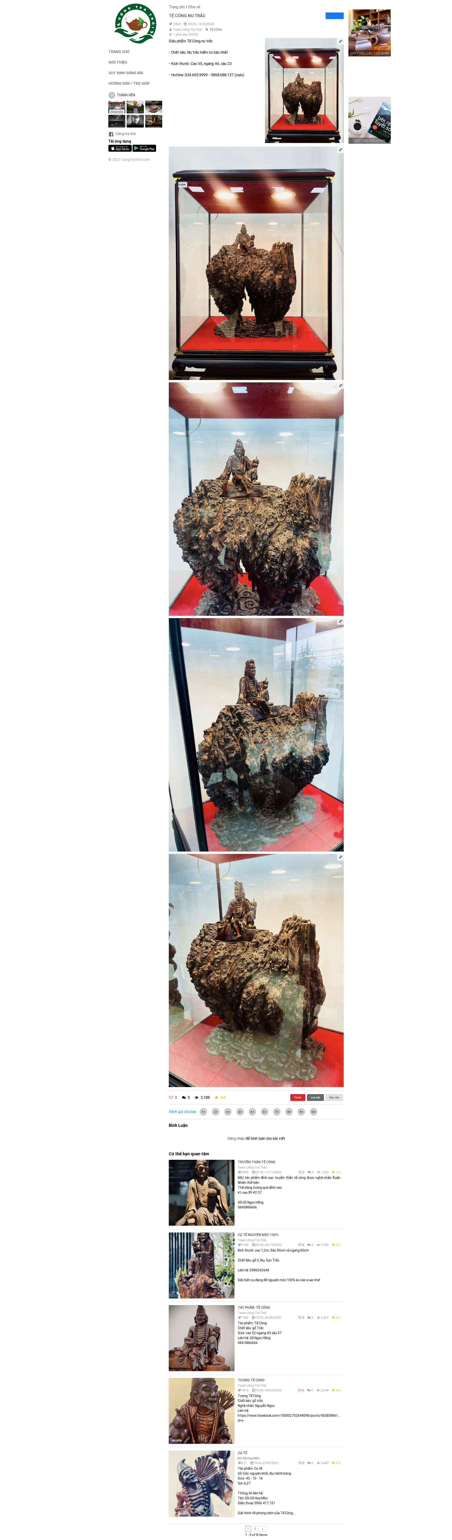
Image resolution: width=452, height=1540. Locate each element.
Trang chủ (177, 6)
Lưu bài (315, 1097)
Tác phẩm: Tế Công (254, 1307)
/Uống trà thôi (125, 134)
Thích (297, 1097)
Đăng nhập (236, 1138)
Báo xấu (334, 1097)
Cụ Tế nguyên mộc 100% (258, 1235)
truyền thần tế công (256, 1162)
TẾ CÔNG (216, 30)
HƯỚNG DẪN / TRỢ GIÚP (129, 83)
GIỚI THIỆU (118, 62)
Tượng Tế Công (251, 1380)
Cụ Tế (242, 1453)
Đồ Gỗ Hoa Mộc (249, 1458)
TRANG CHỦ (119, 51)
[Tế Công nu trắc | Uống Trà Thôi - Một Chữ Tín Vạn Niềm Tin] (135, 42)
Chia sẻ (194, 6)
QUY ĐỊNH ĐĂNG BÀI (126, 73)
